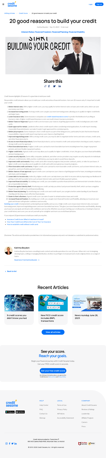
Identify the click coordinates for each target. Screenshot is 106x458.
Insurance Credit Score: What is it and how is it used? (25, 219)
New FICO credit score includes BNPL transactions (52, 318)
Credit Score (23, 13)
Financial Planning (60, 32)
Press (84, 426)
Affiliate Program (87, 418)
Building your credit (11, 204)
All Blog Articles (9, 13)
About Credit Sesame (89, 405)
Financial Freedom (43, 32)
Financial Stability (77, 32)
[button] (4, 4)
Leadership (86, 414)
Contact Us (43, 414)
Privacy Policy (62, 377)
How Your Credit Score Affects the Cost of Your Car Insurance (29, 222)
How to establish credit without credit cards (22, 224)
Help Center (43, 405)
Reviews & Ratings (88, 409)
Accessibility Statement (65, 418)
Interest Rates (27, 32)
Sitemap (42, 418)
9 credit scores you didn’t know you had (17, 316)
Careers (84, 422)
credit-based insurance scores (57, 117)
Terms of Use (52, 377)
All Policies (61, 414)
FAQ (41, 409)
